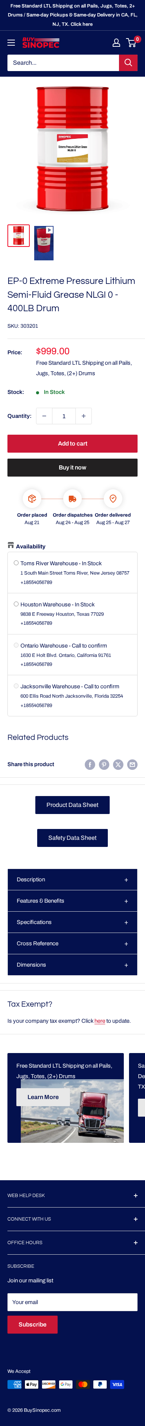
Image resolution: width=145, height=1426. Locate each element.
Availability (30, 547)
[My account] (116, 43)
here (99, 1021)
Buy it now (72, 467)
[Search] (128, 63)
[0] (131, 42)
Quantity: (19, 416)
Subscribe (32, 1324)
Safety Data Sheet (72, 838)
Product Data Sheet (72, 805)
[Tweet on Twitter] (118, 764)
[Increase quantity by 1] (83, 416)
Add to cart (72, 443)
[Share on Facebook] (90, 764)
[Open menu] (11, 43)
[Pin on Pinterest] (104, 764)
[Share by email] (132, 764)
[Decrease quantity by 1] (44, 416)
